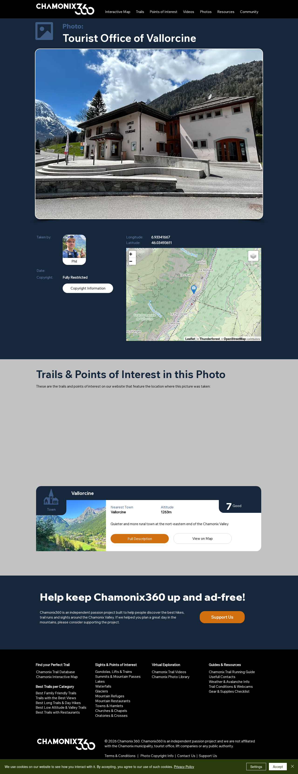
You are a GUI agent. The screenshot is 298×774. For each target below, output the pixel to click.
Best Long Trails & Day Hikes (58, 703)
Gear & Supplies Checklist (229, 691)
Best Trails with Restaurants (58, 712)
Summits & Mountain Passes (118, 676)
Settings (256, 766)
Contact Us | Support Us (197, 756)
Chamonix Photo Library (171, 677)
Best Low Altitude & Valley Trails (61, 707)
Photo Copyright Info (157, 756)
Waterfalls (103, 686)
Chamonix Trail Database (55, 672)
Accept (278, 766)
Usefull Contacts (222, 677)
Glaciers (101, 691)
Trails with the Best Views (56, 698)
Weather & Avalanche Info (229, 681)
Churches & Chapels (111, 710)
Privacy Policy (184, 766)
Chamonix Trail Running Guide (232, 672)
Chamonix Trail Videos (169, 672)
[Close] (292, 766)
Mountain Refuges (109, 696)
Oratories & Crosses (111, 715)
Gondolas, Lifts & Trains (113, 671)
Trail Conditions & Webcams (231, 686)
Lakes (100, 681)
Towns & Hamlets (109, 706)
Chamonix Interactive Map (57, 677)
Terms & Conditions (120, 756)
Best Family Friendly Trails (56, 693)
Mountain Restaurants (112, 701)
